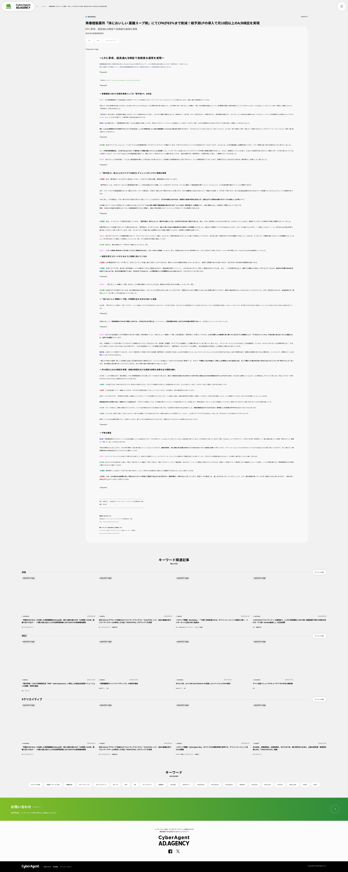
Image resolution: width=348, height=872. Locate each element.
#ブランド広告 (35, 785)
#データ (27, 691)
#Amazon (255, 785)
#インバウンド (147, 785)
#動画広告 (114, 627)
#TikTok (280, 785)
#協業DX (161, 785)
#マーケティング (84, 785)
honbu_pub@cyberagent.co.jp (111, 521)
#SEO (315, 785)
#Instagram (229, 785)
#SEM (305, 785)
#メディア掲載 (198, 627)
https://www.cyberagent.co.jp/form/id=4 (110, 533)
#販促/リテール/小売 (53, 785)
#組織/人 (197, 754)
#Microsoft (292, 785)
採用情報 (55, 867)
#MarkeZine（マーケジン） (186, 627)
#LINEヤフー (102, 688)
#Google (173, 785)
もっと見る (320, 572)
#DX (126, 785)
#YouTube (267, 785)
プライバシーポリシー (66, 867)
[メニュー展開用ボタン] (341, 6)
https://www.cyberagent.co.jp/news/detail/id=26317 (126, 80)
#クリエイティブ (29, 627)
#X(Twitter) (215, 785)
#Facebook (200, 785)
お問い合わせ (47, 867)
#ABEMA (242, 785)
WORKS (44, 6)
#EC (23, 691)
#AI (22, 627)
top (37, 6)
